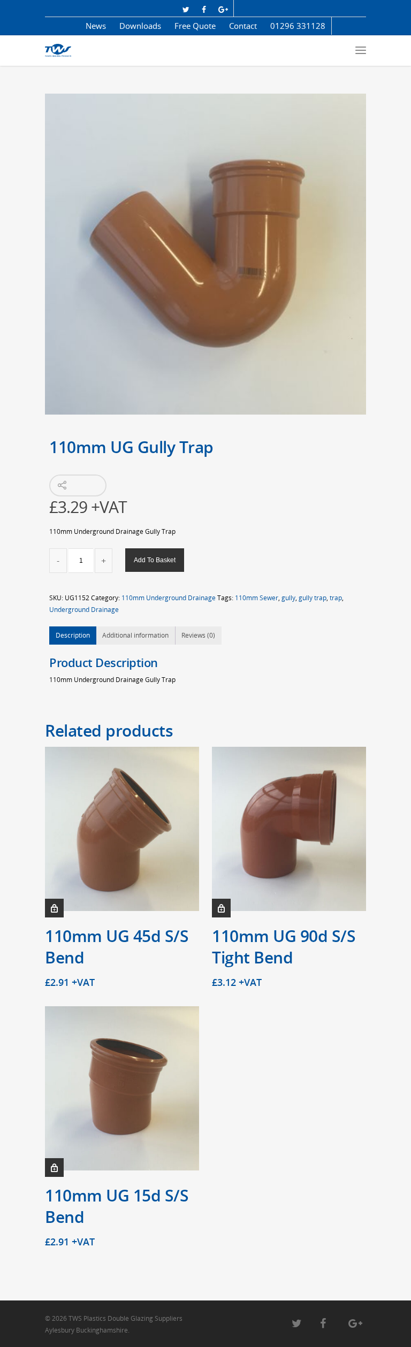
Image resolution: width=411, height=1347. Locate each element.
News (96, 25)
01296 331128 (297, 25)
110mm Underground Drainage (168, 597)
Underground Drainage (84, 609)
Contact (243, 25)
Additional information (135, 635)
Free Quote (195, 25)
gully (288, 597)
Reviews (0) (198, 635)
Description (73, 635)
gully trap (312, 597)
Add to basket (155, 560)
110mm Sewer (256, 597)
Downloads (140, 25)
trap (336, 597)
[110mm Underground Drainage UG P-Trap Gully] (205, 254)
